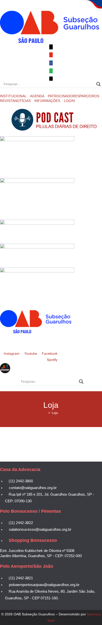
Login (69, 101)
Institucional (13, 96)
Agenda (37, 96)
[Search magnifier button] (98, 84)
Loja (55, 413)
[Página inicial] (45, 413)
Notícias (23, 101)
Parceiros (89, 96)
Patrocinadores (63, 96)
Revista (7, 101)
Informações (47, 101)
